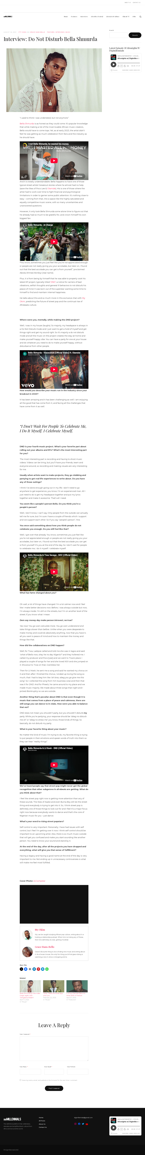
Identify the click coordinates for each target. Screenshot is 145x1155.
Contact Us (43, 1127)
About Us (42, 1124)
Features (50, 32)
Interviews (60, 32)
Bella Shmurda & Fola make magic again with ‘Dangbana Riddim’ (30, 995)
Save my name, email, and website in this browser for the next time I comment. (49, 1080)
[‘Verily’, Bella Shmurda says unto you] (53, 986)
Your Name (24, 1067)
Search (111, 30)
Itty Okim (22, 32)
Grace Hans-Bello (37, 32)
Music (67, 32)
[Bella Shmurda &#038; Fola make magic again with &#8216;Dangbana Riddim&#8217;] (30, 986)
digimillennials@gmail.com (83, 1117)
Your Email (48, 1067)
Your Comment (25, 1034)
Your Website (71, 1067)
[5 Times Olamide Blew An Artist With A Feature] (77, 986)
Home (41, 1117)
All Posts (42, 1121)
